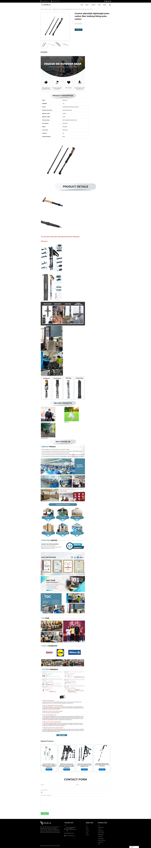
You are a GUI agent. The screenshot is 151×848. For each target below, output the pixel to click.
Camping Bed (100, 838)
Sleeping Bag (100, 834)
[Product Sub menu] (96, 5)
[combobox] (42, 792)
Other (99, 843)
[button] (67, 13)
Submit (44, 813)
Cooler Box (100, 836)
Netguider (58, 845)
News (99, 4)
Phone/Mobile (44, 790)
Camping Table (101, 832)
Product (93, 4)
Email (77, 784)
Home (82, 4)
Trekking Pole (80, 23)
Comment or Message (46, 795)
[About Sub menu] (89, 5)
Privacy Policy (50, 845)
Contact (104, 4)
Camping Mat (100, 842)
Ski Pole (99, 829)
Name (42, 784)
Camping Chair (101, 830)
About (87, 4)
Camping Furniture (101, 840)
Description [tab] (44, 52)
